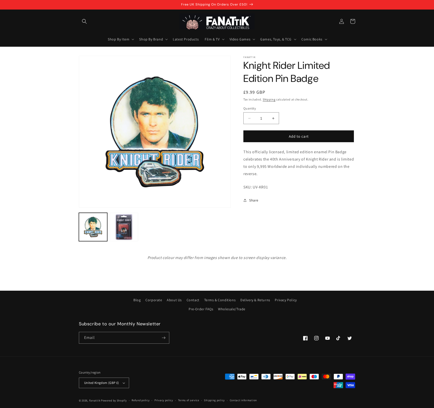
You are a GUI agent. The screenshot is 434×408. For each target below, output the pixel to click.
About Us (174, 300)
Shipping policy (214, 400)
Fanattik (94, 400)
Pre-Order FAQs (201, 309)
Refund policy (140, 400)
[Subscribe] (163, 338)
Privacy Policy (286, 300)
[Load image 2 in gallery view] (124, 227)
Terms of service (188, 400)
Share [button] (253, 200)
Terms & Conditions (220, 300)
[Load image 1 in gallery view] (93, 227)
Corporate (153, 300)
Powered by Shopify (114, 400)
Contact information (243, 400)
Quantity (249, 108)
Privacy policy (163, 400)
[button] (84, 21)
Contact (193, 300)
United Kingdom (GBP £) (101, 383)
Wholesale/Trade (231, 309)
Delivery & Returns (255, 300)
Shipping (269, 99)
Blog (137, 300)
